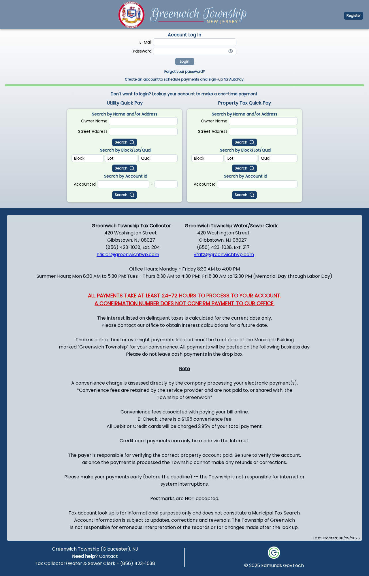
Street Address (93, 131)
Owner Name (94, 121)
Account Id (85, 184)
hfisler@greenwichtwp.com (128, 254)
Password (142, 51)
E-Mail (146, 42)
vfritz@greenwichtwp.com (224, 254)
